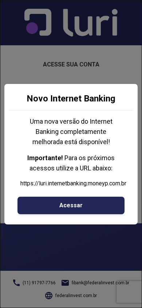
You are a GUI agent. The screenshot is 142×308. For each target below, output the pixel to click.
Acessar (71, 205)
